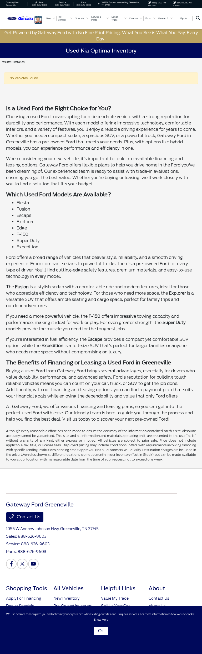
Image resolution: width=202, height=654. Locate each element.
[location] (98, 4)
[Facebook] (11, 564)
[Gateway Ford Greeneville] (20, 17)
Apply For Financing (23, 598)
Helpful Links (118, 588)
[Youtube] (33, 564)
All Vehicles (68, 588)
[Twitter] (22, 564)
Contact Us (28, 516)
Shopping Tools (26, 588)
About (157, 588)
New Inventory (66, 598)
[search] (198, 18)
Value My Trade (115, 598)
